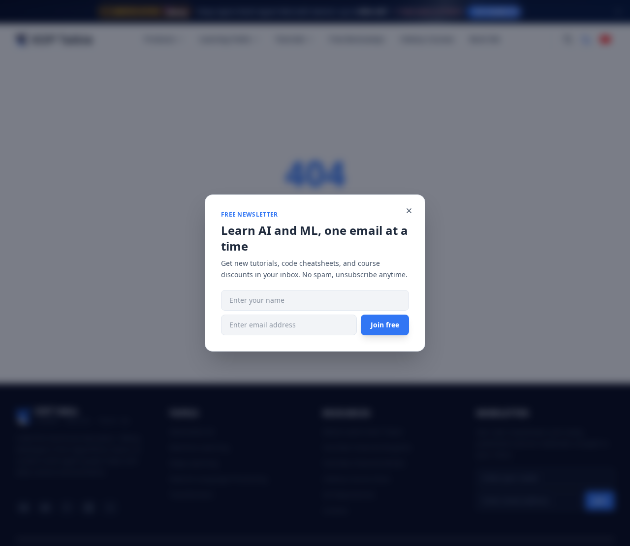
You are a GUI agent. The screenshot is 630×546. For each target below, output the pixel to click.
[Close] (409, 211)
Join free (385, 324)
